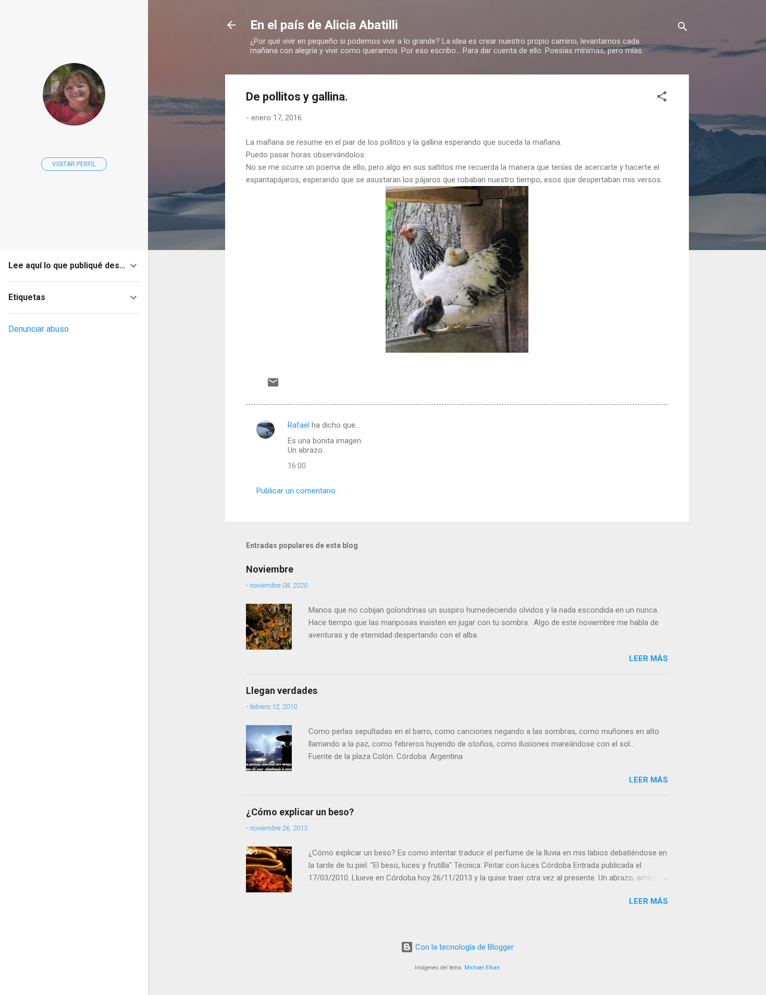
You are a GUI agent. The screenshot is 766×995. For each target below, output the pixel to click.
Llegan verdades (281, 690)
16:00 (297, 465)
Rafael (299, 425)
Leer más (648, 658)
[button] (662, 98)
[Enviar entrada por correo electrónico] (273, 386)
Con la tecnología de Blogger (463, 947)
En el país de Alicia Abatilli (324, 25)
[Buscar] (682, 28)
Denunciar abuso (38, 329)
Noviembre (269, 569)
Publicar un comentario (296, 490)
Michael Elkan (482, 967)
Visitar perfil (74, 164)
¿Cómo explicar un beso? (300, 811)
